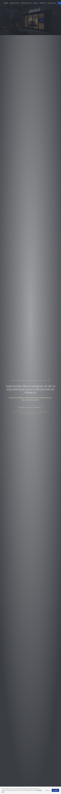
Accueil (6, 3)
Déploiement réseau (26, 3)
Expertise (35, 3)
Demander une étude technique (29, 407)
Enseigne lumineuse (14, 3)
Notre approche (51, 3)
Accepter (55, 790)
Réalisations (43, 3)
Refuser (47, 790)
